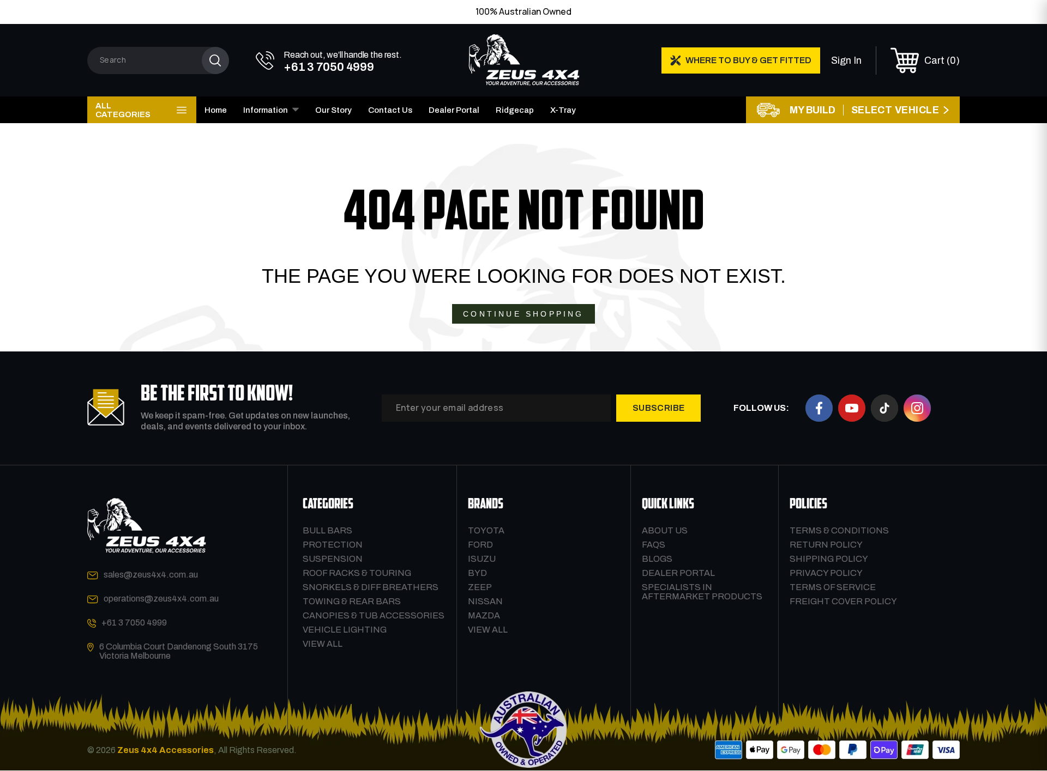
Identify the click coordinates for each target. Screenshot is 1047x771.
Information (265, 110)
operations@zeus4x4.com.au (161, 598)
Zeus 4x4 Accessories (165, 750)
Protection (333, 544)
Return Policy (826, 544)
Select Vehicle (895, 110)
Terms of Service (833, 587)
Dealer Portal (454, 110)
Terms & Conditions (839, 530)
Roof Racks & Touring (357, 573)
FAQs (653, 544)
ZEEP (480, 587)
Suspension (333, 558)
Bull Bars (327, 530)
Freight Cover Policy (843, 601)
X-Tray (563, 110)
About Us (665, 530)
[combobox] (158, 60)
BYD (477, 573)
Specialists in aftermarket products (702, 591)
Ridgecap (515, 110)
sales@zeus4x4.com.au (151, 574)
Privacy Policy (826, 573)
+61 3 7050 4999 (134, 622)
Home (215, 110)
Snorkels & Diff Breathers (370, 587)
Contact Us (390, 110)
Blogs (657, 558)
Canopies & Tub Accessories (373, 615)
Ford (480, 544)
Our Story (333, 110)
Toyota (486, 530)
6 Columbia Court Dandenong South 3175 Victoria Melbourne (178, 651)
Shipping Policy (829, 558)
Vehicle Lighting (345, 629)
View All (322, 643)
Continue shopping (523, 313)
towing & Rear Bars (352, 601)
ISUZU (482, 558)
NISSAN (485, 601)
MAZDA (484, 615)
